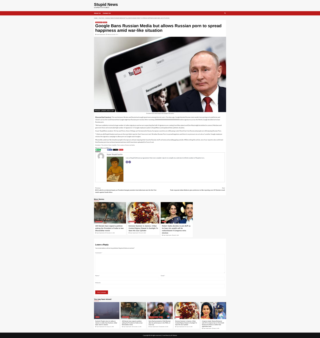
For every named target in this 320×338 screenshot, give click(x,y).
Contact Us (107, 13)
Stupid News (106, 4)
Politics (105, 22)
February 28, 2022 (111, 34)
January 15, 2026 (110, 326)
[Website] (129, 162)
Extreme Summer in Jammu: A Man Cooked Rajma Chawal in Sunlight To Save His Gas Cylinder (143, 228)
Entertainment (99, 22)
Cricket (160, 317)
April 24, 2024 (176, 235)
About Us (97, 13)
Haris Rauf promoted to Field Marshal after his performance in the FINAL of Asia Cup (159, 322)
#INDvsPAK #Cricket (153, 317)
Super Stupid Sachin (101, 34)
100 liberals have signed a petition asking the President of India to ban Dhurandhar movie (109, 228)
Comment (98, 253)
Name (97, 275)
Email (163, 275)
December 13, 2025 (111, 232)
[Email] (127, 162)
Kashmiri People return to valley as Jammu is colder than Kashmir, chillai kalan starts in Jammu (106, 322)
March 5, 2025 (216, 328)
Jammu (97, 317)
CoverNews (165, 335)
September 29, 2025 (164, 326)
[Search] (225, 13)
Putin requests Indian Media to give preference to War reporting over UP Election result (197, 189)
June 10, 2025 (143, 232)
